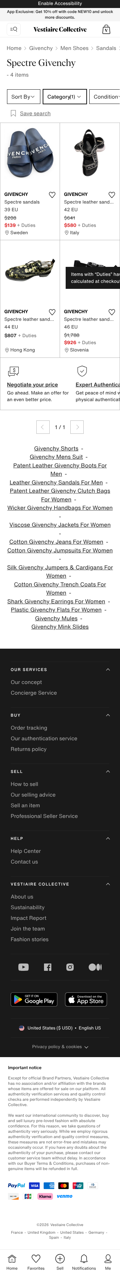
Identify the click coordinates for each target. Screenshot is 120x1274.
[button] (106, 29)
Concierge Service (34, 693)
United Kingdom (42, 1232)
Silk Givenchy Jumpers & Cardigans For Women (60, 571)
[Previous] (43, 427)
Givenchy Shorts (56, 448)
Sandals (106, 48)
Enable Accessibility (60, 3)
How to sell (24, 784)
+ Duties (26, 225)
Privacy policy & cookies (57, 1046)
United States (72, 1232)
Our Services (29, 670)
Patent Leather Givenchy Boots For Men (60, 469)
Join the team (28, 929)
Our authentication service (44, 738)
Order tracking (29, 728)
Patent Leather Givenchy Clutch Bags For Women (60, 495)
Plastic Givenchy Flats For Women (56, 610)
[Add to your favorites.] (52, 195)
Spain (54, 1237)
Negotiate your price (32, 384)
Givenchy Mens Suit (56, 457)
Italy (67, 1237)
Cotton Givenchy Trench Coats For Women (60, 588)
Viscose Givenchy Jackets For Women (60, 525)
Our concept (26, 682)
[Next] (77, 427)
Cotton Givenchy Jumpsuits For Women (60, 550)
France (17, 1232)
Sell (17, 772)
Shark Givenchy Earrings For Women (56, 601)
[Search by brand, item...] (14, 29)
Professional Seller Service (44, 816)
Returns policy (29, 749)
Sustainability (28, 907)
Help (17, 839)
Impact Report (28, 918)
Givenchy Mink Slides (60, 627)
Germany (96, 1232)
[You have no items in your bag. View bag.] (106, 29)
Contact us (24, 862)
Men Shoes (74, 48)
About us (22, 897)
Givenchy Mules (56, 618)
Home (14, 48)
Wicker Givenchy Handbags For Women (60, 508)
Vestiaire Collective (40, 884)
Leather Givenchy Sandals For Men (56, 482)
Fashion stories (30, 939)
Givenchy (41, 48)
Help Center (26, 851)
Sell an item (25, 805)
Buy (16, 715)
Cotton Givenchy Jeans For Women (56, 542)
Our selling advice (33, 795)
